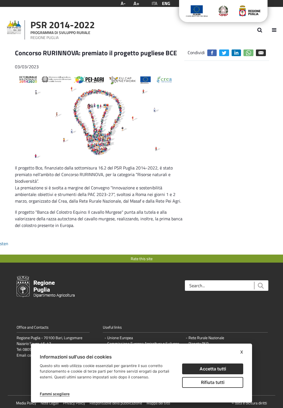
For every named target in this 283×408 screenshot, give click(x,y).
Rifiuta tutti (212, 382)
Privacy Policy (74, 403)
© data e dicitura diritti (249, 403)
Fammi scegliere (55, 394)
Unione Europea (120, 338)
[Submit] (260, 286)
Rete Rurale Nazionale (206, 338)
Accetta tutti (213, 369)
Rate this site (142, 258)
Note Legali (50, 403)
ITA (155, 3)
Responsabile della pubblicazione (116, 403)
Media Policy (26, 403)
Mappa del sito (158, 403)
